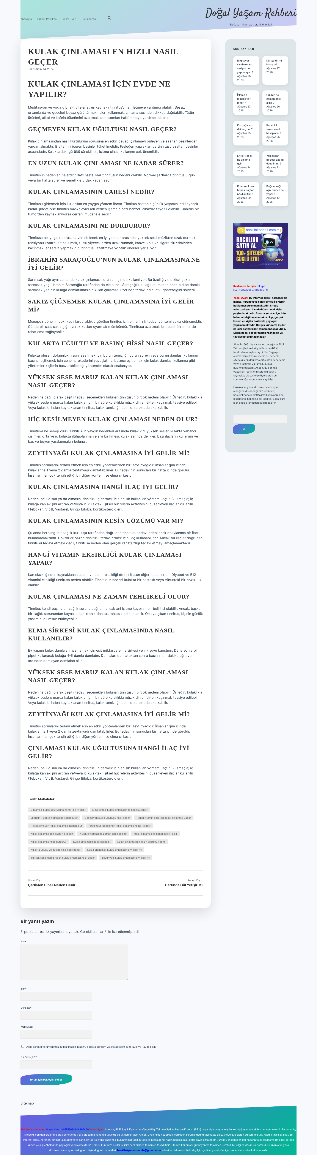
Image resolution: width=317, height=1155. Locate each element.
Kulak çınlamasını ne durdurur (48, 841)
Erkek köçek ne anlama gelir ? (245, 159)
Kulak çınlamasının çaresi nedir (91, 841)
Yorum (24, 941)
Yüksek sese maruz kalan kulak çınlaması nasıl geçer (63, 857)
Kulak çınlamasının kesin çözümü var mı (141, 841)
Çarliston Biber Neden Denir (51, 885)
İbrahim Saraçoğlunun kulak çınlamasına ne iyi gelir (120, 825)
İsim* (23, 988)
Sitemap (27, 1103)
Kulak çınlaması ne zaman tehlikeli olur (103, 833)
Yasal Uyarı (69, 19)
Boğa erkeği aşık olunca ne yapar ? (275, 190)
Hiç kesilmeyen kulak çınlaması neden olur (56, 825)
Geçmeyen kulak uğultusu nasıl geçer (107, 817)
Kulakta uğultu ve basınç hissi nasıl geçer (55, 849)
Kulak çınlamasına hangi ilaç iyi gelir (155, 833)
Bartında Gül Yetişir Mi (183, 885)
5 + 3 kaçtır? (29, 1057)
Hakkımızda (89, 19)
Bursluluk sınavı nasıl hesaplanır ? (273, 129)
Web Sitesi (26, 1026)
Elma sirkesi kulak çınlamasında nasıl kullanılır (120, 809)
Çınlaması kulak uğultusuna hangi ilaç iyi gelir (58, 809)
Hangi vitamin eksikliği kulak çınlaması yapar (164, 817)
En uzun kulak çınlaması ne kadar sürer (54, 817)
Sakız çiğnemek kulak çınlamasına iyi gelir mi (114, 849)
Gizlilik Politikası (47, 19)
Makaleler (46, 799)
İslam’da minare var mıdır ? (244, 98)
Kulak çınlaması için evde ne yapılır (52, 833)
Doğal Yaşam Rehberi (251, 13)
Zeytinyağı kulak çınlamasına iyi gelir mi (126, 857)
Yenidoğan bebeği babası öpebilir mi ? (275, 159)
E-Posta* (25, 1007)
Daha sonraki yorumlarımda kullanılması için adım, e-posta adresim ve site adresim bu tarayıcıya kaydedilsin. (91, 1046)
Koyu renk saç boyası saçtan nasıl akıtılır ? (246, 190)
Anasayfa (26, 19)
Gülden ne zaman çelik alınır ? (273, 98)
